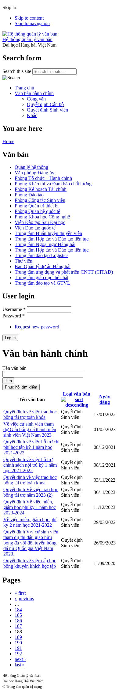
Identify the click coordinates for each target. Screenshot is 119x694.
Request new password (37, 326)
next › (20, 659)
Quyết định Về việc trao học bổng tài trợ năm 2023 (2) (30, 492)
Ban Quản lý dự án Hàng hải (42, 266)
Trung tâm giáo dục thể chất (41, 277)
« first (20, 593)
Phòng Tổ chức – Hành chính (43, 178)
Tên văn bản (14, 368)
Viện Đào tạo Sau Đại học (40, 222)
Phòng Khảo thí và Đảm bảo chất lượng (53, 183)
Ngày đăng (104, 399)
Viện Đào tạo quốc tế (35, 227)
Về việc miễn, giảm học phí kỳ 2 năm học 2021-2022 (29, 522)
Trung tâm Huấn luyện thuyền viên (48, 233)
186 (18, 620)
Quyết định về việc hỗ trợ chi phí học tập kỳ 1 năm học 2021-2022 (31, 447)
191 (18, 648)
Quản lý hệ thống (31, 167)
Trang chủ (24, 87)
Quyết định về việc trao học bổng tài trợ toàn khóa (30, 414)
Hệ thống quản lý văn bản (27, 39)
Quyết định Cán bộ (45, 104)
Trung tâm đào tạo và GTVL (42, 283)
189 (18, 637)
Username (14, 309)
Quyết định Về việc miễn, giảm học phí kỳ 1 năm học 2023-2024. (29, 507)
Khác (32, 115)
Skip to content (29, 18)
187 (18, 626)
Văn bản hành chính (34, 93)
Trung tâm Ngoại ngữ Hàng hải (45, 244)
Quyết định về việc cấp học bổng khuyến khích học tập (29, 563)
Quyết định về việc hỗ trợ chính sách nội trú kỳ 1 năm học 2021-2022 (30, 465)
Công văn (36, 98)
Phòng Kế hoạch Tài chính (41, 189)
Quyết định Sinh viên (47, 109)
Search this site (17, 71)
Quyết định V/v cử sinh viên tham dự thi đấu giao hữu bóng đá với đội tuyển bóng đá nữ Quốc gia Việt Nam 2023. (30, 542)
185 (18, 615)
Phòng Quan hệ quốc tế (37, 211)
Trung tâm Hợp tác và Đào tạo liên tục (51, 238)
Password (13, 315)
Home (8, 141)
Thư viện (23, 261)
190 (18, 642)
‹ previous (24, 598)
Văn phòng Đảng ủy (34, 172)
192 (18, 653)
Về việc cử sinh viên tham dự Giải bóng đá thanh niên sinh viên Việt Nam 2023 (29, 429)
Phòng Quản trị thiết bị (37, 205)
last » (20, 664)
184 (18, 609)
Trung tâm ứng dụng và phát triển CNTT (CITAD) (64, 272)
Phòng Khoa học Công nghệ (42, 216)
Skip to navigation (32, 23)
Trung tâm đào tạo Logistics (41, 255)
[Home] (29, 33)
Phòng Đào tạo (29, 194)
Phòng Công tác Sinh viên (40, 200)
